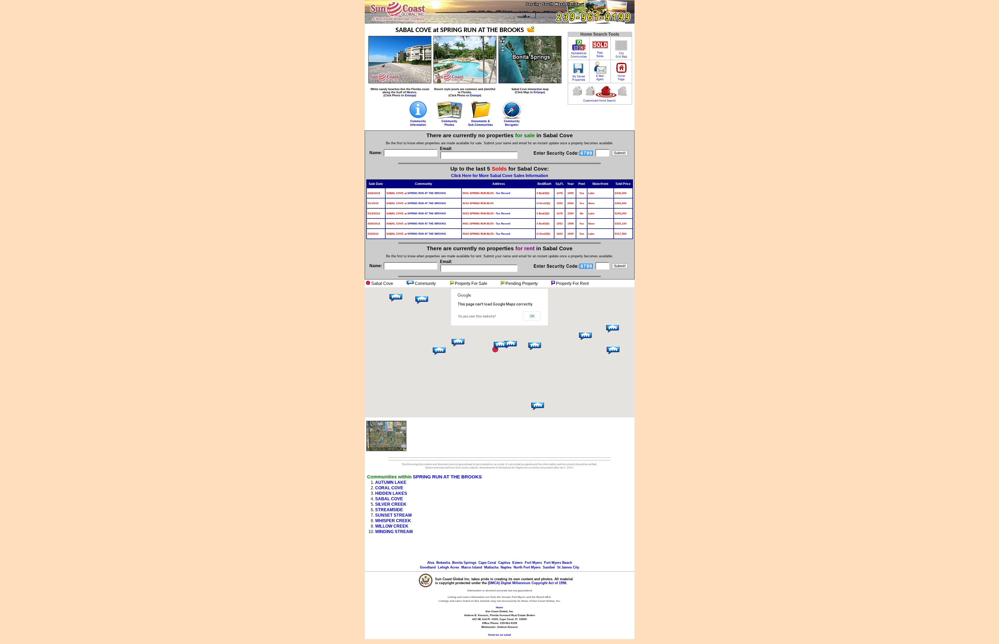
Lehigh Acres (448, 567)
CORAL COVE (389, 488)
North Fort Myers (527, 567)
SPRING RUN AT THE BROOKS (426, 193)
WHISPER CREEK (393, 520)
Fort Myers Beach (558, 563)
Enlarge (410, 95)
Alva (430, 563)
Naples (506, 567)
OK (532, 316)
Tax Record (503, 193)
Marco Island (471, 567)
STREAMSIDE (389, 510)
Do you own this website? (477, 316)
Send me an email (499, 634)
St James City (568, 567)
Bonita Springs (464, 563)
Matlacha (491, 567)
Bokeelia (443, 563)
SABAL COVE (389, 499)
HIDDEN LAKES (391, 493)
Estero (517, 563)
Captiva (504, 563)
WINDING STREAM (394, 531)
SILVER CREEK (390, 504)
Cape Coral (487, 563)
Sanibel (549, 567)
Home (499, 607)
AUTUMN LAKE (390, 482)
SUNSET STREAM (393, 515)
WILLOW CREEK (391, 526)
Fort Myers (533, 563)
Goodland (428, 567)
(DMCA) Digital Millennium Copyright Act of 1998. (527, 583)
